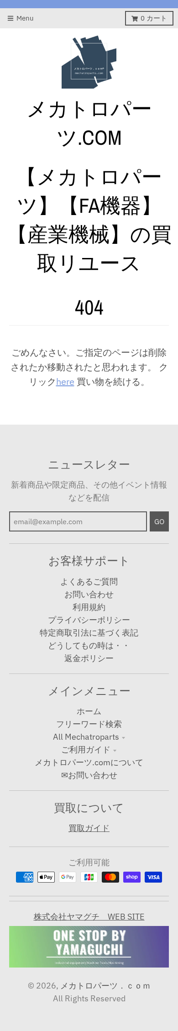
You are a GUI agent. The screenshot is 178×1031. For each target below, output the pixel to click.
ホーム (89, 711)
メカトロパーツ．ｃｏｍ (105, 985)
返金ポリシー (89, 658)
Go (159, 521)
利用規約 (89, 607)
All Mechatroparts (86, 736)
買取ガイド (89, 828)
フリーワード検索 (89, 724)
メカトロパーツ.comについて (89, 762)
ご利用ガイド (85, 749)
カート (154, 18)
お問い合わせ (89, 594)
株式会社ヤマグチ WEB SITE (89, 916)
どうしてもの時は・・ (89, 645)
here (65, 381)
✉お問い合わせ (89, 775)
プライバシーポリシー (89, 620)
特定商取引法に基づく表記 (89, 632)
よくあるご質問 (89, 581)
